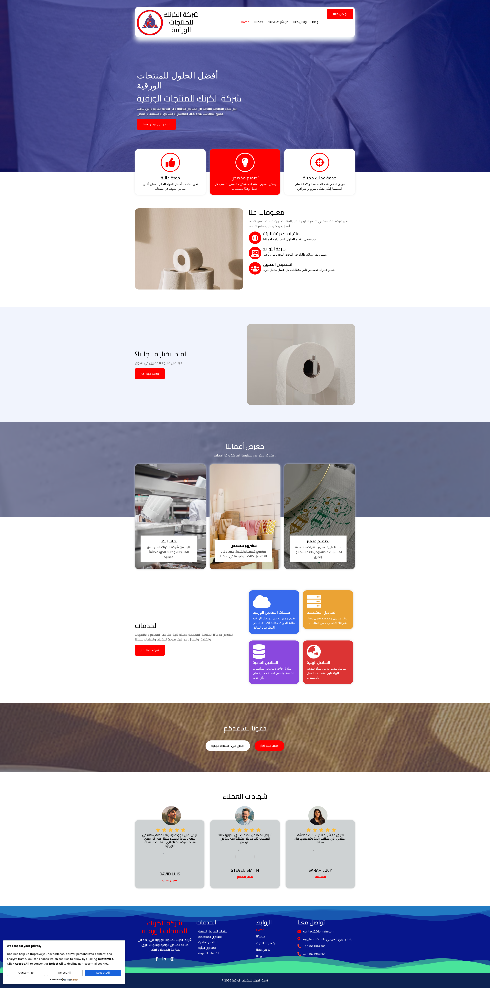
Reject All (64, 972)
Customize (25, 972)
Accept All (103, 972)
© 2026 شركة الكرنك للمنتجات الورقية (245, 980)
